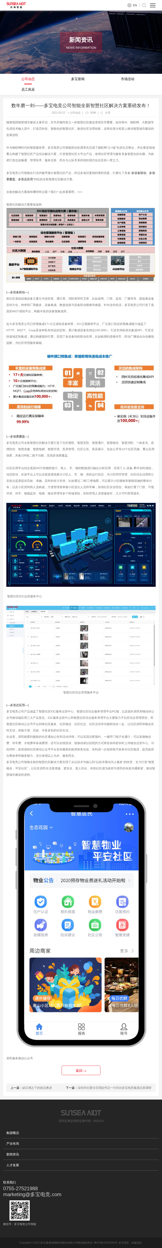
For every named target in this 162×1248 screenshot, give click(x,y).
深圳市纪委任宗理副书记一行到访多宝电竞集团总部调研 (114, 1087)
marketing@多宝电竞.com (32, 1194)
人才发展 (12, 1165)
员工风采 (28, 89)
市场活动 (127, 79)
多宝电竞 (124, 1242)
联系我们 (9, 1182)
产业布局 (12, 1143)
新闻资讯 (12, 1154)
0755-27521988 (20, 1188)
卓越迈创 (136, 1242)
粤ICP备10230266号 (105, 1242)
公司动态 (28, 79)
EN (135, 5)
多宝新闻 (78, 79)
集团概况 (12, 1133)
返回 (79, 1070)
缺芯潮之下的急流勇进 (37, 1087)
